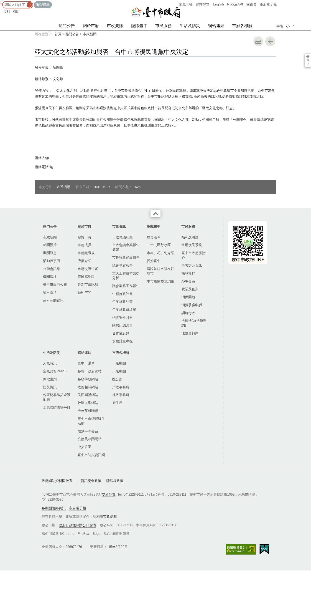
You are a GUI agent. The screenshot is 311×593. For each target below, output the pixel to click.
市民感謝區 (86, 276)
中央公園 (84, 447)
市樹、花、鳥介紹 (160, 253)
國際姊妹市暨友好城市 (160, 271)
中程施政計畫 (122, 294)
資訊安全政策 (91, 481)
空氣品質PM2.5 (54, 371)
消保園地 (188, 297)
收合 (155, 213)
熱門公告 (67, 25)
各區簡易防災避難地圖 (56, 397)
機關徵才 (50, 276)
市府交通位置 (88, 269)
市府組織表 (86, 253)
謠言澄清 (50, 292)
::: (1, 2)
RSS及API (235, 4)
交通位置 (108, 494)
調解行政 (188, 313)
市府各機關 (242, 25)
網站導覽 (202, 4)
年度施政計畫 (122, 301)
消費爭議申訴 (191, 305)
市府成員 (84, 245)
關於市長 (84, 237)
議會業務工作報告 (126, 286)
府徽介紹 (84, 261)
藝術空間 (84, 292)
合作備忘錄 (120, 333)
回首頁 (251, 4)
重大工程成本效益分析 (126, 275)
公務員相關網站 (90, 439)
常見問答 (186, 4)
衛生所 (117, 403)
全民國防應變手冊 (56, 407)
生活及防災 (190, 25)
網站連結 (216, 25)
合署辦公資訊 (191, 265)
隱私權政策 (114, 481)
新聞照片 (50, 245)
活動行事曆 (51, 261)
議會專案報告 (122, 265)
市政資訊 (115, 25)
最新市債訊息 (88, 284)
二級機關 (119, 371)
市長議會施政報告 (126, 257)
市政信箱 (110, 516)
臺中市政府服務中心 (195, 255)
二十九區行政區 (159, 245)
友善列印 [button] (258, 41)
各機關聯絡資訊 (54, 508)
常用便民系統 (191, 245)
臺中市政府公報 (55, 284)
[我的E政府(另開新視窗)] (264, 549)
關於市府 (91, 25)
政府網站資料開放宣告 (59, 481)
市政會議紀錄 (122, 237)
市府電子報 (268, 4)
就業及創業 (190, 289)
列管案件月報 (122, 317)
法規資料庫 (190, 333)
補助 (16, 11)
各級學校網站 (88, 379)
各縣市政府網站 (90, 371)
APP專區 (188, 281)
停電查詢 (50, 379)
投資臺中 (154, 261)
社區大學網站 (88, 403)
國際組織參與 (122, 325)
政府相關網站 (88, 387)
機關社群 (188, 273)
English (218, 4)
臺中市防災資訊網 (91, 455)
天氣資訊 (50, 363)
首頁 (58, 34)
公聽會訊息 (51, 269)
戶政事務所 (120, 387)
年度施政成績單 (124, 309)
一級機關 (119, 363)
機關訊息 (50, 253)
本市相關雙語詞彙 (160, 281)
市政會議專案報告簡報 (126, 247)
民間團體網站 (88, 395)
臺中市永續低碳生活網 (91, 421)
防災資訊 (50, 387)
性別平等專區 (88, 431)
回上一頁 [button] (270, 41)
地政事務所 (120, 395)
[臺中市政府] (155, 12)
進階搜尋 (43, 5)
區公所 (117, 379)
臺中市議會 (86, 363)
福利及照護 (190, 237)
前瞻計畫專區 (122, 341)
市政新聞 (90, 34)
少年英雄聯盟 (88, 411)
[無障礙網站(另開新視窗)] (241, 549)
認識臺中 (139, 25)
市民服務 (163, 25)
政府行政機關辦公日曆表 (77, 525)
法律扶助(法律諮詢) (193, 323)
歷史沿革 (154, 237)
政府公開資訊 (53, 300)
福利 (6, 11)
